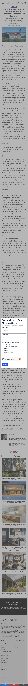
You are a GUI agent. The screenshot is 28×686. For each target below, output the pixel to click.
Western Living (7, 344)
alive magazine (7, 354)
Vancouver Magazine (9, 352)
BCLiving (6, 350)
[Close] (26, 319)
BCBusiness (6, 348)
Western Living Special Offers (10, 346)
